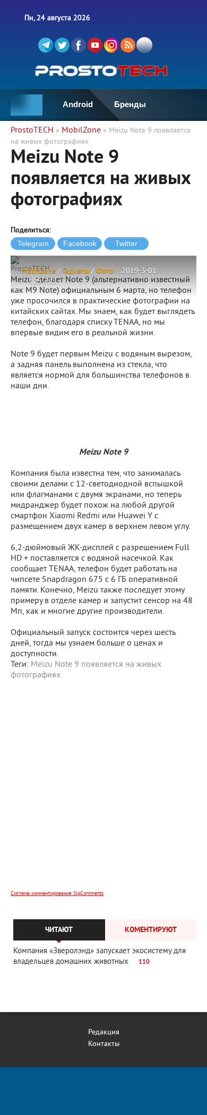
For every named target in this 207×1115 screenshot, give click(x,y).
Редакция (103, 1032)
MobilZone (38, 271)
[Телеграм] (46, 45)
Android (78, 104)
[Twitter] (62, 45)
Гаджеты (76, 271)
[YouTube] (95, 45)
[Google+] (111, 45)
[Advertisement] (103, 792)
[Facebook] (79, 45)
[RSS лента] (128, 45)
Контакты (103, 1044)
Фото (105, 271)
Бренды (130, 104)
